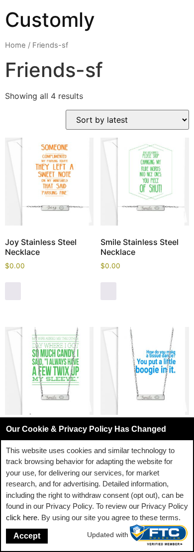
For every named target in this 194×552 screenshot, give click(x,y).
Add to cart (13, 291)
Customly (50, 19)
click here (21, 517)
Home (15, 45)
